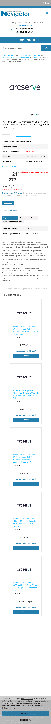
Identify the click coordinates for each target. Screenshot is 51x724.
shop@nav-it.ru (25, 25)
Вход (47, 3)
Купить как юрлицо (11, 210)
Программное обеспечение (29, 55)
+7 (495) (24, 32)
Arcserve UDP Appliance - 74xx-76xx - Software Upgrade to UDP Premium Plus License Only (26, 394)
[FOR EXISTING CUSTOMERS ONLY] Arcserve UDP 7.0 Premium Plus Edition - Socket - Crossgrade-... (25, 330)
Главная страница (8, 55)
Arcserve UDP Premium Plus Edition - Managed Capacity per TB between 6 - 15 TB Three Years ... (25, 522)
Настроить (25, 720)
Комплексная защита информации (15, 57)
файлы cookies (27, 699)
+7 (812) (24, 29)
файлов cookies (8, 708)
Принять (25, 713)
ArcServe (35, 57)
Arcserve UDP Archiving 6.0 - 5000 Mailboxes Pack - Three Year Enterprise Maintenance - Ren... (25, 586)
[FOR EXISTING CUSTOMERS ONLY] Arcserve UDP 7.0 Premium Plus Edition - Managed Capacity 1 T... (24, 458)
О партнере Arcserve (23, 136)
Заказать (8, 203)
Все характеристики (9, 166)
